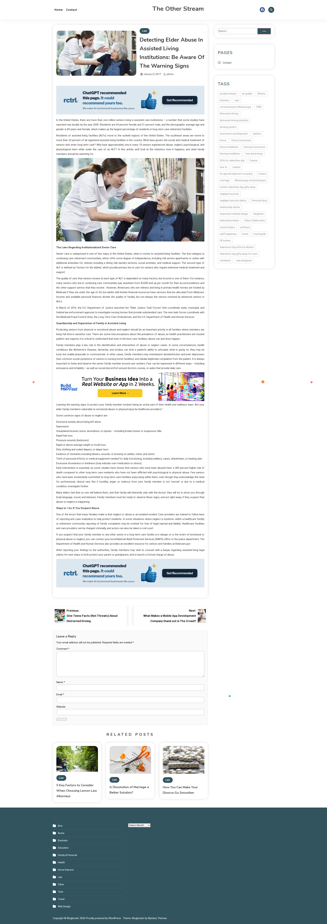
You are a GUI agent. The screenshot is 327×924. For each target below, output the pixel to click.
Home (58, 9)
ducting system (228, 127)
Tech (60, 891)
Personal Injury (259, 200)
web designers (244, 260)
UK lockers (225, 240)
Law (144, 30)
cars (237, 100)
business (224, 100)
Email (60, 694)
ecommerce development (234, 133)
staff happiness (228, 234)
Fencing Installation (230, 153)
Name (60, 682)
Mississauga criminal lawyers (250, 180)
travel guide (259, 234)
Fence (223, 140)
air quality (247, 93)
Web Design (64, 906)
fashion (257, 133)
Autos (61, 833)
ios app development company (236, 173)
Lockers (262, 173)
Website (60, 706)
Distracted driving (229, 113)
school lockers (227, 227)
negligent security (229, 194)
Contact (71, 9)
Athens (261, 93)
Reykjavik (258, 213)
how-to (223, 167)
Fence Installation (229, 147)
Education (63, 847)
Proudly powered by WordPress (104, 918)
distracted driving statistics (234, 120)
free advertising (254, 153)
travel (245, 234)
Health (61, 862)
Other (61, 884)
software (245, 227)
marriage (225, 180)
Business (63, 840)
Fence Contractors (241, 140)
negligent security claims (233, 200)
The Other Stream (178, 9)
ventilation (225, 260)
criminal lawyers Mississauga (235, 107)
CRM (258, 107)
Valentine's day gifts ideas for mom (239, 254)
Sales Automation (229, 220)
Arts (60, 825)
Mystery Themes (157, 918)
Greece (254, 160)
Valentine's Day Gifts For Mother (237, 247)
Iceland (236, 167)
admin (170, 74)
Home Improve (66, 869)
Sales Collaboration (254, 220)
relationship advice (230, 207)
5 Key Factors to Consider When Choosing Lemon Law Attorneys (76, 790)
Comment (62, 648)
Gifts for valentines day (232, 160)
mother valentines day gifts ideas (237, 187)
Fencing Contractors (254, 147)
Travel (61, 899)
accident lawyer (228, 93)
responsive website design (234, 213)
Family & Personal (67, 855)
